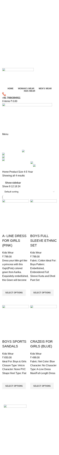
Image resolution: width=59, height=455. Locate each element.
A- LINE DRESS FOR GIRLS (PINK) (14, 240)
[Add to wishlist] (6, 286)
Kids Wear (7, 252)
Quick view (6, 300)
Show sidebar (13, 182)
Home (5, 171)
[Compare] (6, 230)
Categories (8, 147)
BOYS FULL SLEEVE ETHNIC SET (43, 240)
